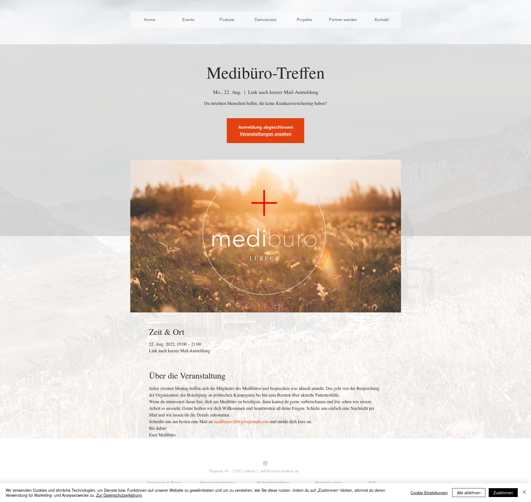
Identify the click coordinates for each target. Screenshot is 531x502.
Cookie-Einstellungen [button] (429, 492)
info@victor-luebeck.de (279, 470)
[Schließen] (524, 493)
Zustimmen (503, 492)
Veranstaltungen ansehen (265, 133)
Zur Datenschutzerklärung (119, 495)
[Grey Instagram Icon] (265, 463)
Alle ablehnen (469, 492)
